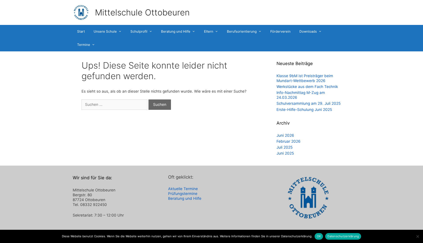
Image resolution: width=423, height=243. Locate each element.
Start (81, 31)
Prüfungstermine (182, 193)
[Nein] (417, 236)
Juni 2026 (285, 135)
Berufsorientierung (242, 31)
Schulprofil (138, 31)
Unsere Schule (105, 31)
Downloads (308, 31)
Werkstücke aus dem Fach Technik (307, 86)
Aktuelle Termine (183, 189)
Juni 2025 (285, 153)
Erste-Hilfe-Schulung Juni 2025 (304, 109)
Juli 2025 (284, 147)
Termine (83, 45)
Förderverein (280, 31)
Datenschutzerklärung (343, 236)
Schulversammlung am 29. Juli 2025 (308, 103)
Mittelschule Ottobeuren (142, 12)
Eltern (208, 31)
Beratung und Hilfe (175, 31)
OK (319, 236)
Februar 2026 (288, 141)
